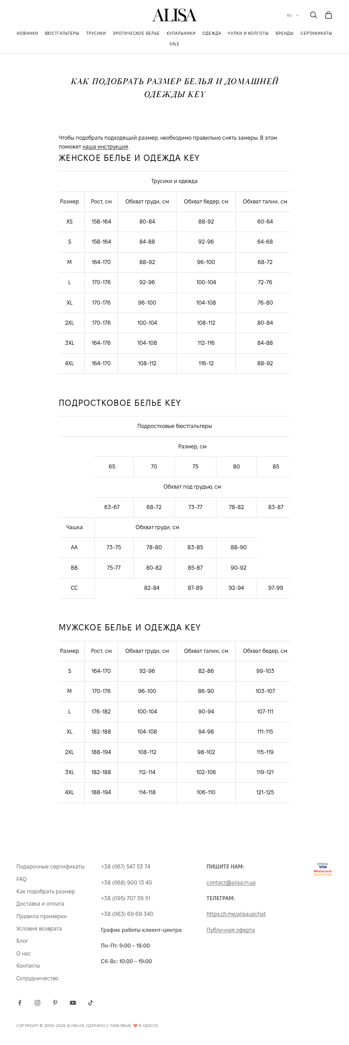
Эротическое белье (136, 33)
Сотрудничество (37, 978)
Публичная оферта (231, 930)
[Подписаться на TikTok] (90, 1002)
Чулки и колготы (248, 33)
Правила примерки (41, 916)
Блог (22, 941)
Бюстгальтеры (62, 33)
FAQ (21, 879)
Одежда (211, 33)
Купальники (181, 33)
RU (289, 15)
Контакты (28, 966)
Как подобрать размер (45, 891)
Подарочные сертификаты (50, 867)
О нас (23, 953)
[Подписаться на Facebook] (19, 1002)
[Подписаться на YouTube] (73, 1002)
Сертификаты (317, 33)
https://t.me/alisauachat (236, 914)
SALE (174, 44)
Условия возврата (39, 929)
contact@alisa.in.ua (231, 883)
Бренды (285, 33)
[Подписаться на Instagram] (37, 1002)
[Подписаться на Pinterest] (55, 1002)
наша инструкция (105, 147)
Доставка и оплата (40, 904)
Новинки (27, 33)
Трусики (96, 33)
